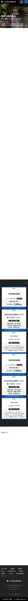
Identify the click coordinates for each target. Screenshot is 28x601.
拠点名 (2, 571)
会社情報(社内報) (11, 571)
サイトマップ (4, 575)
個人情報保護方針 (20, 573)
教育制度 (21, 571)
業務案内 (13, 568)
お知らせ (11, 573)
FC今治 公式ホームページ (14, 555)
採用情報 (3, 573)
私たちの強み (4, 568)
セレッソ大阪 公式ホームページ (14, 558)
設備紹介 (20, 568)
